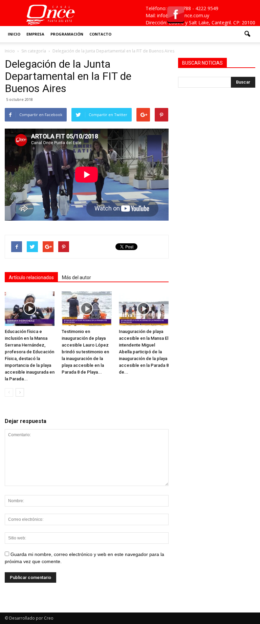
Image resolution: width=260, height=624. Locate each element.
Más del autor (76, 277)
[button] (247, 34)
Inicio (14, 34)
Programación (66, 34)
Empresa (35, 34)
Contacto (100, 34)
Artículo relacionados (31, 277)
